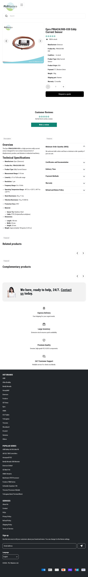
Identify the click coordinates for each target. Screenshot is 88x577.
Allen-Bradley (7, 382)
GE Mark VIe (6, 470)
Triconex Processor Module (11, 490)
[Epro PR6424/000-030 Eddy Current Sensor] (23, 42)
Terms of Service (8, 529)
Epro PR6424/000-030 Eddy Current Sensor (61, 30)
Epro (4, 407)
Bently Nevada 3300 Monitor (11, 462)
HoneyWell (6, 390)
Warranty (49, 183)
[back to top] (82, 499)
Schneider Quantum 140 (10, 486)
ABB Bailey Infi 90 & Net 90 (11, 449)
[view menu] (22, 4)
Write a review (44, 125)
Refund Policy (7, 521)
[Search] (6, 16)
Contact (5, 508)
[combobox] (46, 16)
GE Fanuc (5, 403)
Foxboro (5, 399)
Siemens (5, 435)
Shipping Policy (7, 525)
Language (6, 552)
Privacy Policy (7, 516)
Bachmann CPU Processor (11, 478)
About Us (5, 504)
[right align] (40, 41)
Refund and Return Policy (55, 190)
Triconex (5, 423)
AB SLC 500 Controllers (10, 453)
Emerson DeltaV (8, 466)
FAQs (4, 512)
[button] (50, 36)
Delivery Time (51, 169)
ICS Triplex (6, 415)
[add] (63, 86)
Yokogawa (6, 419)
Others (5, 439)
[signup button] (81, 545)
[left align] (6, 41)
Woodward (6, 427)
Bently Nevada (7, 386)
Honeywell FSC (7, 458)
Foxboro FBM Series (9, 482)
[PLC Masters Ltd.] (10, 6)
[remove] (48, 86)
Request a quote (65, 94)
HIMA (4, 411)
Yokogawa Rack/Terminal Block (13, 494)
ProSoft (5, 431)
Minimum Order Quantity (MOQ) (57, 147)
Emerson (5, 394)
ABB (4, 378)
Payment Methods (52, 176)
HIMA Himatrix (7, 474)
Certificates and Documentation (57, 162)
